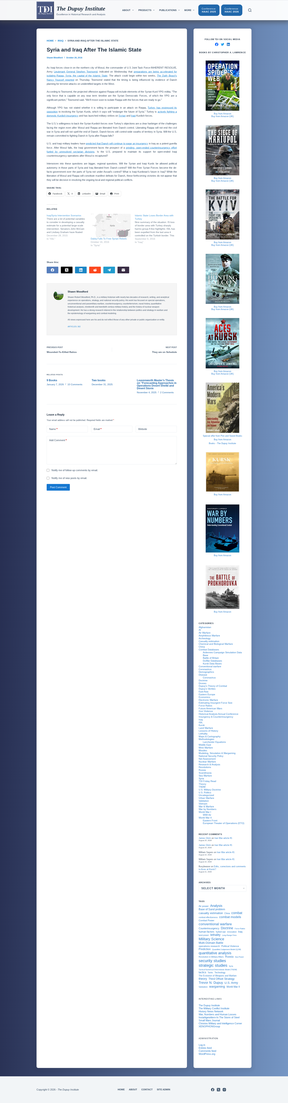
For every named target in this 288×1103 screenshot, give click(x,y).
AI (200, 630)
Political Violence (230, 946)
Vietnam (203, 803)
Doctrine (203, 680)
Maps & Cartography (209, 736)
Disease (203, 674)
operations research (209, 946)
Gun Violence (206, 711)
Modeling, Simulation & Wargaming (217, 753)
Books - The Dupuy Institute (222, 443)
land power (204, 935)
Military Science (211, 939)
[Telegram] (109, 270)
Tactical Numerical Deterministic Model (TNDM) (218, 970)
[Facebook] (52, 270)
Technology (220, 972)
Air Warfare (204, 632)
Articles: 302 (74, 327)
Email (98, 429)
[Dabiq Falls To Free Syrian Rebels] (111, 225)
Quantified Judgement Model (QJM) (226, 949)
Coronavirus (205, 669)
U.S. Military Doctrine (210, 789)
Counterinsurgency (209, 928)
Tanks (210, 972)
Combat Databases (209, 649)
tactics (202, 972)
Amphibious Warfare (209, 635)
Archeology (204, 638)
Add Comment (58, 440)
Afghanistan (205, 627)
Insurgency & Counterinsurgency (216, 716)
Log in (202, 1044)
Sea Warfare (205, 775)
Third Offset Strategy (221, 978)
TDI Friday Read (207, 781)
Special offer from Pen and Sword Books (222, 436)
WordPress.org (207, 1053)
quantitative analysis (215, 953)
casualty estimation (211, 913)
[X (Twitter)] (66, 270)
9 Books (52, 380)
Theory (202, 784)
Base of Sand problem (212, 909)
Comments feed (207, 1050)
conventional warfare (215, 924)
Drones (202, 683)
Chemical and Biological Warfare (216, 644)
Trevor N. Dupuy (211, 982)
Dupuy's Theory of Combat (213, 686)
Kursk (202, 725)
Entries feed (205, 1047)
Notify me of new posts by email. (69, 478)
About (126, 10)
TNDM (202, 786)
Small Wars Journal (209, 1020)
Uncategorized (206, 795)
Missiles (203, 750)
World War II (205, 817)
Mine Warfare (206, 747)
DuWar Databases (212, 660)
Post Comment (58, 487)
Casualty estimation (209, 641)
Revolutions (205, 767)
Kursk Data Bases (212, 663)
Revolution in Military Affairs (211, 957)
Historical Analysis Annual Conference (218, 714)
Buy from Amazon (222, 113)
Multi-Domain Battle (211, 942)
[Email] (123, 270)
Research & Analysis (209, 764)
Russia (202, 770)
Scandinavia (205, 772)
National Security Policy (211, 756)
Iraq (201, 719)
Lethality (203, 733)
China (202, 646)
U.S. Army (231, 982)
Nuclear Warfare (207, 761)
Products (144, 10)
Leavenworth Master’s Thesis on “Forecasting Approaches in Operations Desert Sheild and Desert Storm (156, 384)
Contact (147, 1089)
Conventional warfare (210, 666)
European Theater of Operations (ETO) (223, 823)
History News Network (211, 1011)
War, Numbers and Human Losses (217, 1014)
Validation (204, 800)
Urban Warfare (206, 798)
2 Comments (167, 392)
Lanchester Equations (214, 742)
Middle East (205, 744)
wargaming (217, 986)
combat (236, 913)
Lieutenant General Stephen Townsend (75, 71)
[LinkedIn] (81, 270)
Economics (204, 697)
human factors (206, 931)
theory (203, 978)
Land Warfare (206, 728)
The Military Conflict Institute (214, 1008)
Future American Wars (210, 708)
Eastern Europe (207, 694)
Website (142, 429)
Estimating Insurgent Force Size (215, 702)
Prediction (205, 949)
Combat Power (206, 920)
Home (121, 1089)
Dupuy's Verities (207, 688)
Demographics (206, 672)
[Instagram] (224, 1089)
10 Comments (75, 384)
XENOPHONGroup (209, 1026)
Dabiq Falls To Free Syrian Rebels (109, 238)
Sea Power (239, 957)
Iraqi (133, 115)
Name (53, 429)
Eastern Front (210, 820)
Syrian (122, 115)
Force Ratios (205, 705)
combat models (230, 917)
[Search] (250, 10)
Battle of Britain (211, 658)
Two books (99, 380)
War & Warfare (206, 806)
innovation (232, 932)
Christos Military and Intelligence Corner (220, 1023)
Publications (167, 10)
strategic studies (213, 965)
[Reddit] (95, 270)
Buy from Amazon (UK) (222, 116)
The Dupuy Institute (80, 8)
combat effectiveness (208, 917)
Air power (204, 906)
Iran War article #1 (223, 838)
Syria (201, 778)
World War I (205, 812)
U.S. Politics (205, 792)
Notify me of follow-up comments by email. (75, 470)
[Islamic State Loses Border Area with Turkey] (157, 229)
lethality (215, 935)
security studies (212, 961)
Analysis (216, 906)
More (187, 10)
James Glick (205, 838)
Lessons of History (208, 730)
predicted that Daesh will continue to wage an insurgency (117, 143)
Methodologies (206, 739)
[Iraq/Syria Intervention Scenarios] (69, 227)
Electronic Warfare (208, 700)
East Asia (203, 691)
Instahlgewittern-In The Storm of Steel (219, 1017)
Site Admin (163, 1089)
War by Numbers (207, 809)
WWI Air (207, 814)
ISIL (201, 722)
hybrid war (221, 932)
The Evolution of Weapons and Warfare (217, 976)
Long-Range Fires (229, 935)
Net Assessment (207, 758)
